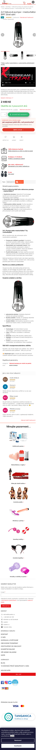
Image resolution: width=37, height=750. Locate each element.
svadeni (5, 622)
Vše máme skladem (8, 652)
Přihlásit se (6, 606)
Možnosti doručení (25, 109)
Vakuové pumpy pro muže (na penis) (20, 363)
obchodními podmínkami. (9, 600)
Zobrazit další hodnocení (28, 420)
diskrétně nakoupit (20, 114)
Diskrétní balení (8, 649)
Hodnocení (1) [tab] (11, 182)
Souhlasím (18, 746)
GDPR (12, 736)
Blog (3, 663)
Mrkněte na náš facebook (10, 619)
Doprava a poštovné (9, 640)
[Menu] (33, 2)
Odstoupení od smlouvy (11, 646)
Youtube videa (7, 627)
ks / (18, 674)
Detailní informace (6, 98)
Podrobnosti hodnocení (26, 17)
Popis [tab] (3, 182)
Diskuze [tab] (21, 182)
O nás (3, 637)
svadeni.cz (6, 624)
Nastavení (17, 740)
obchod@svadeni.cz (9, 614)
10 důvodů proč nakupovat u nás (15, 666)
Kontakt (4, 634)
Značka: (8, 19)
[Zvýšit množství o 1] (7, 114)
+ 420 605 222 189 (8, 617)
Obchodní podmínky (9, 643)
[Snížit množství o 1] (7, 115)
